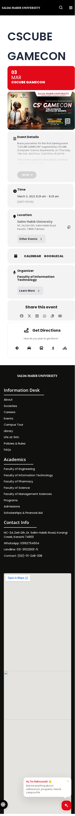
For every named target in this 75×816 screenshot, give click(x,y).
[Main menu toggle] (71, 8)
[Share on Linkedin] (37, 315)
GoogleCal (53, 256)
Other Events (28, 239)
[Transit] (41, 348)
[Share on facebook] (21, 315)
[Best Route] (17, 348)
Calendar (32, 256)
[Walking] (53, 348)
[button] (61, 8)
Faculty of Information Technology (35, 278)
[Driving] (29, 348)
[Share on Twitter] (29, 315)
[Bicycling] (65, 348)
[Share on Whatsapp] (44, 315)
